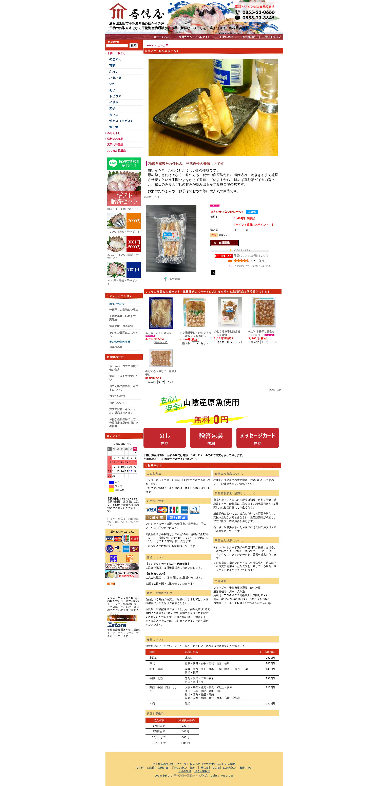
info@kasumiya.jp (258, 602)
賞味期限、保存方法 (121, 325)
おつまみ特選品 (116, 150)
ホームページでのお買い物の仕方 (123, 368)
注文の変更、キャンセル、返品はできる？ (122, 411)
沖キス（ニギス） (121, 121)
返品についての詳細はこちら (251, 255)
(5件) (262, 260)
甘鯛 (112, 65)
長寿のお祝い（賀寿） (184, 767)
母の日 (205, 767)
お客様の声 (249, 36)
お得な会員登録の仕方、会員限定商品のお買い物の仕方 (123, 423)
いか (112, 84)
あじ (112, 90)
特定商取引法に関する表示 (206, 764)
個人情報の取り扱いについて (170, 764)
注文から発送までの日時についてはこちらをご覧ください (123, 522)
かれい (113, 71)
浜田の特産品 (115, 144)
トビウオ (115, 96)
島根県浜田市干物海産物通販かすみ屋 (136, 23)
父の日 (216, 767)
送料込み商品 (115, 138)
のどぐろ (115, 59)
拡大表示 (174, 278)
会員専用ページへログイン (194, 36)
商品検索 (113, 42)
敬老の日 (163, 767)
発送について (117, 402)
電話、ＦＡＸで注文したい (123, 378)
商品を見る (161, 342)
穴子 (112, 108)
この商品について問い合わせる (252, 266)
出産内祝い (246, 767)
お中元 (139, 767)
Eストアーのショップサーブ (123, 631)
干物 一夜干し (116, 53)
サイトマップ (273, 36)
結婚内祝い (229, 767)
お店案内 (230, 764)
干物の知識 (184, 771)
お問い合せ (226, 36)
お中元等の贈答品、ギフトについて (123, 388)
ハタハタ (115, 77)
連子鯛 (113, 127)
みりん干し (113, 133)
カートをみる (161, 36)
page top (275, 389)
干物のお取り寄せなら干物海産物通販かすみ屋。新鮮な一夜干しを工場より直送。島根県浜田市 (178, 28)
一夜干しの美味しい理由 (123, 309)
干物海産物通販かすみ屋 (188, 775)
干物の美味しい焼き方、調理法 (123, 318)
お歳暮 (150, 767)
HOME (150, 45)
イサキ (113, 102)
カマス (113, 114)
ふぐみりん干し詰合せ (158, 333)
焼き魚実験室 (202, 771)
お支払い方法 (117, 396)
